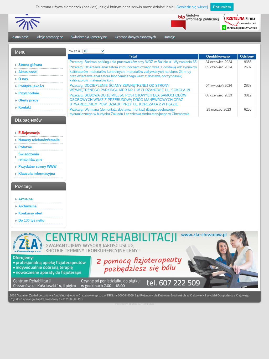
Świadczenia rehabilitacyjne (30, 156)
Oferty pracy (28, 100)
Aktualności (20, 37)
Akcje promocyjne (50, 37)
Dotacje (169, 37)
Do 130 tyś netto (31, 220)
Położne (25, 147)
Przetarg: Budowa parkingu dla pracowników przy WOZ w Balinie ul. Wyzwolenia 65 (133, 62)
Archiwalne (27, 206)
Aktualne (25, 199)
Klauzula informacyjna (36, 174)
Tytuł (133, 56)
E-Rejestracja (29, 133)
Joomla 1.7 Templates (141, 303)
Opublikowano (218, 56)
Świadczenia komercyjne (89, 37)
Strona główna (30, 65)
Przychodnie (28, 93)
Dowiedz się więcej (192, 7)
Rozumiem (222, 7)
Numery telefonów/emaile (39, 140)
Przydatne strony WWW (37, 166)
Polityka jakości (31, 86)
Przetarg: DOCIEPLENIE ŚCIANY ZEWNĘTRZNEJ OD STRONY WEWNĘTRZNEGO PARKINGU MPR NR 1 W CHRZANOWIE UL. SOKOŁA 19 (130, 88)
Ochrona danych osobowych (135, 37)
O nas (23, 79)
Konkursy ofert (30, 213)
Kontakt (24, 107)
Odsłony (247, 56)
